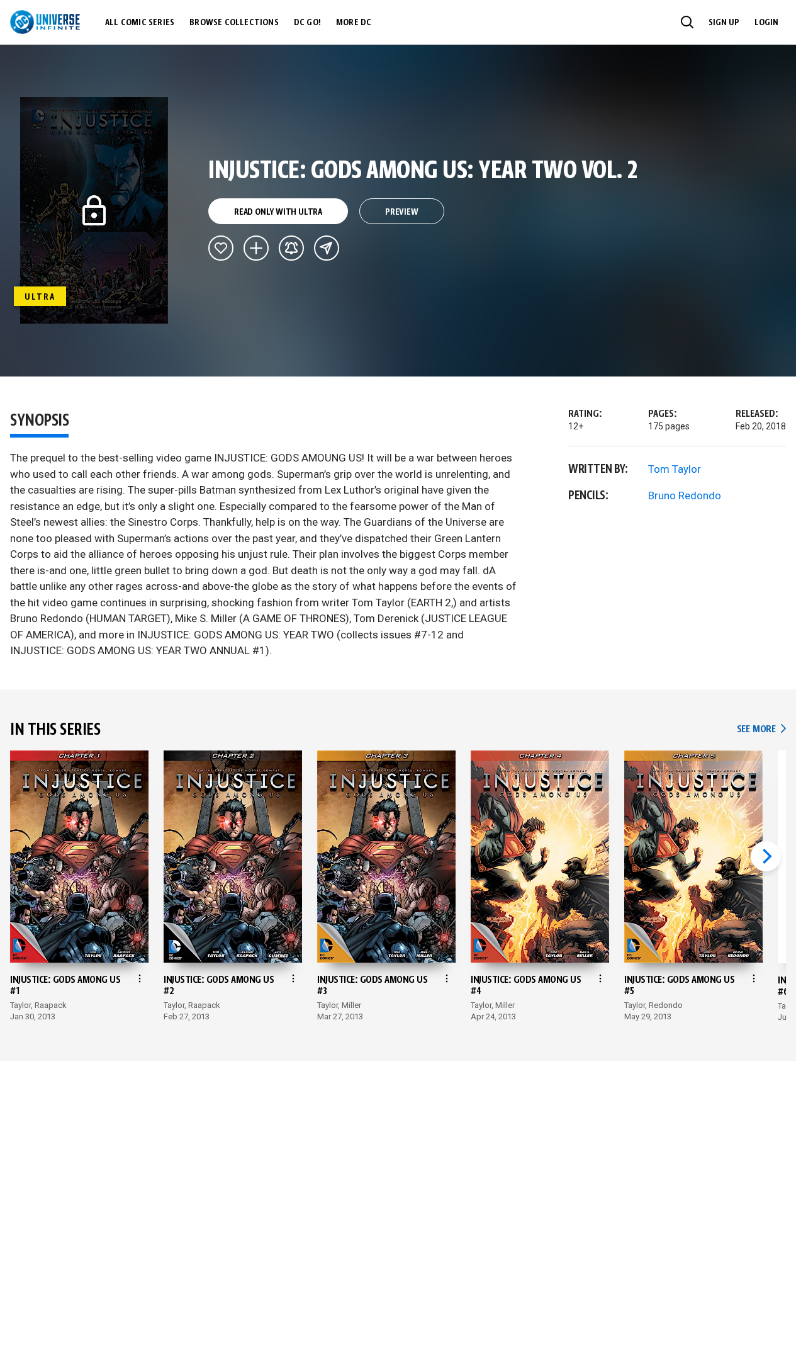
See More (761, 729)
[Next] (766, 856)
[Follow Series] (291, 248)
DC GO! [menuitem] (307, 22)
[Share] (326, 248)
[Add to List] (256, 248)
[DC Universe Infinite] (45, 22)
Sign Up (724, 22)
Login (766, 22)
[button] (687, 22)
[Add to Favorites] (220, 248)
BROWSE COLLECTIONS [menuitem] (234, 22)
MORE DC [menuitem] (353, 22)
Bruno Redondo (684, 495)
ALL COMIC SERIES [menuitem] (139, 22)
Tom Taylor (674, 469)
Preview (401, 212)
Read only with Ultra (278, 212)
